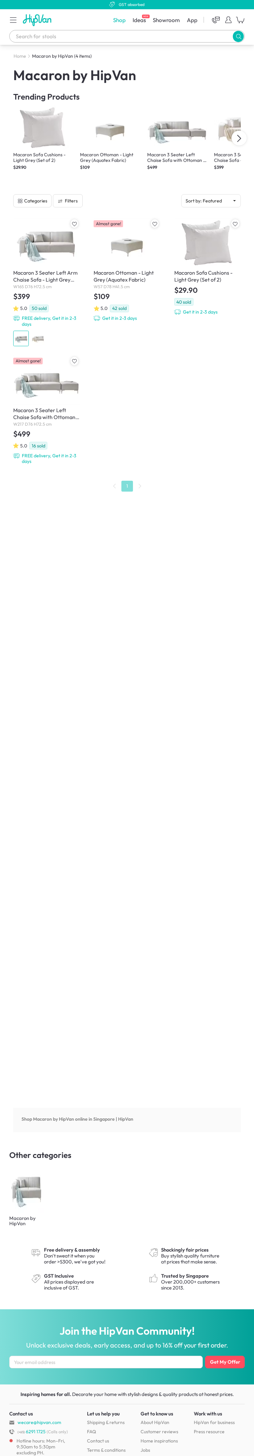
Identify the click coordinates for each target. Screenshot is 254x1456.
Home (20, 56)
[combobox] (127, 36)
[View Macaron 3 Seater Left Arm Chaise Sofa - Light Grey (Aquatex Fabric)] (46, 282)
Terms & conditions (106, 1450)
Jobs (145, 1450)
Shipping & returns (106, 1422)
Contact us (98, 1441)
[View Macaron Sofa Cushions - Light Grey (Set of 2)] (207, 266)
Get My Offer (225, 1362)
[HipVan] (38, 20)
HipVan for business (214, 1422)
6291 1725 (32, 1432)
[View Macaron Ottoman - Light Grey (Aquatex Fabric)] (127, 269)
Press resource (209, 1432)
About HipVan (155, 1422)
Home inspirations (159, 1441)
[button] (13, 20)
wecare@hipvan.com (39, 1422)
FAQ (91, 1432)
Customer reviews (159, 1432)
